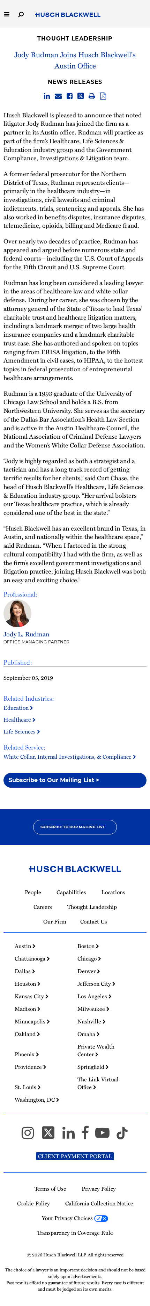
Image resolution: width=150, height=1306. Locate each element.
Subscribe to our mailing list (72, 827)
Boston (86, 946)
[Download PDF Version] (103, 96)
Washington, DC (35, 1099)
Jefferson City (94, 983)
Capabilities (71, 892)
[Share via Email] (58, 96)
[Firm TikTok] (122, 1136)
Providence (29, 1067)
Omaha (87, 1034)
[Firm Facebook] (88, 1136)
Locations (113, 892)
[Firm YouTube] (105, 1136)
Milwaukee (91, 1009)
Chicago (87, 958)
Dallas (23, 971)
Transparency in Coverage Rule (75, 1232)
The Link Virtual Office (98, 1083)
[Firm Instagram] (31, 1136)
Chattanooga (31, 958)
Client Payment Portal (75, 1156)
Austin (23, 946)
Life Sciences (20, 731)
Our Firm (54, 921)
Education (16, 707)
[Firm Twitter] (51, 1136)
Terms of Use (50, 1188)
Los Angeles (92, 996)
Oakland (26, 1034)
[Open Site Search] (21, 14)
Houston (26, 983)
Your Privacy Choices (68, 1218)
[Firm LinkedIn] (71, 1136)
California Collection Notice (99, 1203)
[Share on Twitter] (80, 96)
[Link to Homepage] (67, 15)
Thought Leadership (74, 38)
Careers (42, 907)
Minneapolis (31, 1021)
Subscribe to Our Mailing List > (54, 780)
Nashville (90, 1021)
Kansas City (30, 996)
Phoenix (25, 1054)
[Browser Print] (92, 96)
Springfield (91, 1067)
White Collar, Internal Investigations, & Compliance (68, 756)
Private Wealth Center (95, 1050)
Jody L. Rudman (26, 634)
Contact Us (93, 921)
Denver (87, 971)
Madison (26, 1009)
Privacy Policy (99, 1188)
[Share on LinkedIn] (47, 96)
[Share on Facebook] (69, 96)
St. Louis (26, 1087)
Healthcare (17, 719)
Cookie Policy (33, 1203)
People (33, 892)
